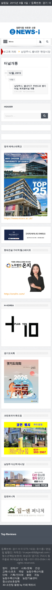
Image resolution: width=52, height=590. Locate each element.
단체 (4, 574)
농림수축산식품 (35, 571)
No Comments (29, 92)
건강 (37, 568)
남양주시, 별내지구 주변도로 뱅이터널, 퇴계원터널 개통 (30, 87)
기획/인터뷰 (17, 574)
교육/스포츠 (9, 571)
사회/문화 (26, 568)
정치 (4, 568)
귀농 (36, 574)
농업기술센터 (30, 578)
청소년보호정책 (11, 581)
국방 (21, 571)
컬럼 (28, 574)
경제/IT (14, 568)
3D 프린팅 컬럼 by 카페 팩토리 (19, 584)
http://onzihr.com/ (14, 293)
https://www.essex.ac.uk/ (18, 218)
